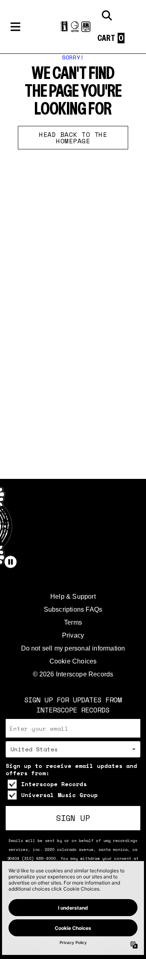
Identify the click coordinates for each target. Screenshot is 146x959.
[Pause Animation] (10, 562)
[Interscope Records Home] (73, 27)
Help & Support (73, 596)
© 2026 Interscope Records (73, 674)
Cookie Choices (73, 661)
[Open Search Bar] (106, 15)
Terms (73, 622)
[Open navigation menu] (15, 27)
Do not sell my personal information (73, 648)
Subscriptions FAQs (73, 609)
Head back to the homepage (73, 138)
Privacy (73, 635)
